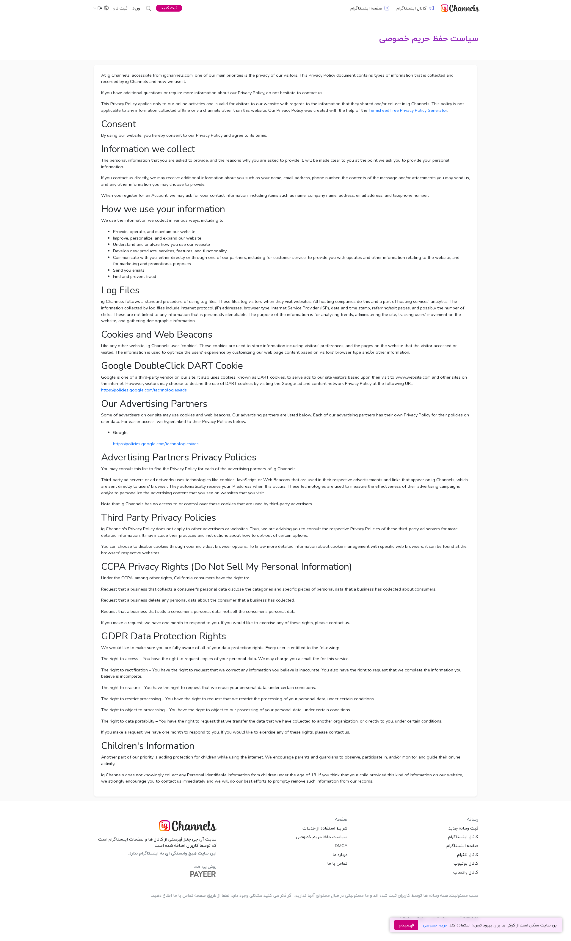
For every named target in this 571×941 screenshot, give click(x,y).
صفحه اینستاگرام (366, 8)
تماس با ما (337, 863)
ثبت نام (120, 8)
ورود (136, 8)
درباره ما (339, 854)
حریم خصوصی (435, 925)
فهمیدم (406, 925)
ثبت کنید (169, 8)
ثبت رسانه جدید (463, 828)
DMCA (341, 846)
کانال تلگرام (467, 854)
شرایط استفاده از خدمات (324, 828)
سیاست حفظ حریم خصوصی (428, 38)
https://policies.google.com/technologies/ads (144, 390)
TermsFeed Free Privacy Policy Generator (407, 110)
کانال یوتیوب (466, 863)
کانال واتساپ (465, 872)
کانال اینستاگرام (411, 8)
